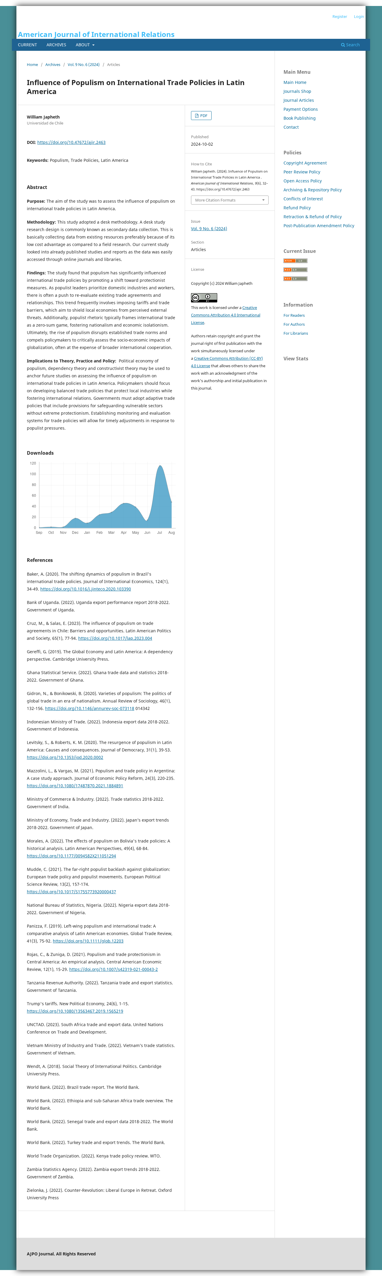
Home (32, 64)
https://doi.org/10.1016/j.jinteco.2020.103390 (85, 589)
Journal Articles (299, 100)
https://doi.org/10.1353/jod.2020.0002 (65, 757)
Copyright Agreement (305, 163)
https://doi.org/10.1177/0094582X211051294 (71, 856)
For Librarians (296, 333)
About (83, 44)
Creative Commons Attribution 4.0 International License (225, 315)
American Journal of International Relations (96, 34)
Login (359, 16)
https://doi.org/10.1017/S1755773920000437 (71, 891)
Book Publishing (300, 118)
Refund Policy (297, 207)
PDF (203, 115)
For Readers (294, 315)
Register (339, 16)
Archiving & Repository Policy (313, 190)
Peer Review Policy (302, 172)
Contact (291, 127)
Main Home (295, 82)
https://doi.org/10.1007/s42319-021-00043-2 (113, 969)
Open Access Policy (303, 181)
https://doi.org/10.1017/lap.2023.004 (115, 638)
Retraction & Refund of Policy (313, 216)
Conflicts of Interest (303, 199)
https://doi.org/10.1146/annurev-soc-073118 (89, 708)
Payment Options (301, 109)
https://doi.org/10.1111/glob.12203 (88, 941)
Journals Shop (297, 91)
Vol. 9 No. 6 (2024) (84, 64)
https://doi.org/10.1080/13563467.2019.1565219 (75, 1011)
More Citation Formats (215, 200)
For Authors (294, 324)
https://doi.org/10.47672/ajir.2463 (71, 142)
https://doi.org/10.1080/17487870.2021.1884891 (75, 785)
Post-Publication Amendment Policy (319, 225)
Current (27, 44)
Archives (56, 44)
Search (352, 44)
